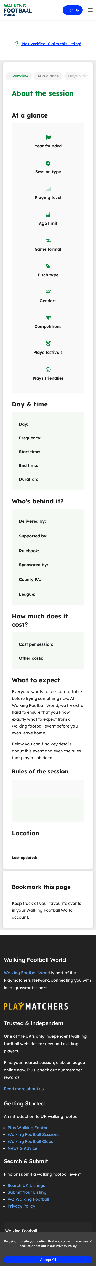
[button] (90, 10)
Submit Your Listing (27, 1192)
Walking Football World (27, 972)
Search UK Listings (26, 1185)
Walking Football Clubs (30, 1141)
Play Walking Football (29, 1127)
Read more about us (24, 1088)
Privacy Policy (21, 1206)
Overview (18, 76)
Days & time (79, 76)
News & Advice (22, 1148)
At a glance (48, 76)
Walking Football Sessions (33, 1134)
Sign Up (73, 10)
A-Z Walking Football (28, 1199)
